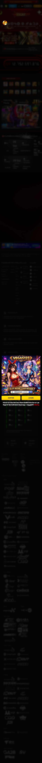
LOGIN (31, 398)
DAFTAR (11, 398)
